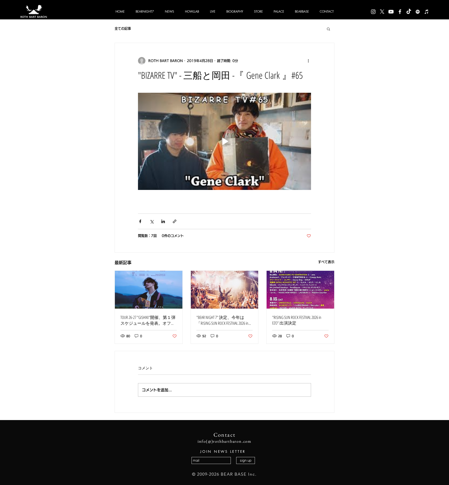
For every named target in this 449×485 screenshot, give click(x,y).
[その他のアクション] (308, 61)
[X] (382, 12)
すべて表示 (326, 262)
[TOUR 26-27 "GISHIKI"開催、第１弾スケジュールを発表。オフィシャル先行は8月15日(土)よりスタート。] (148, 290)
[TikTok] (409, 12)
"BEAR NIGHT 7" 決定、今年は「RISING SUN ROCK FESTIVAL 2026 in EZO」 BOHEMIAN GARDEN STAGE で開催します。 (223, 320)
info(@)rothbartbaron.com (224, 441)
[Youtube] (391, 12)
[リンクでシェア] (174, 221)
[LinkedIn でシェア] (163, 221)
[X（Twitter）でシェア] (151, 221)
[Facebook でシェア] (140, 221)
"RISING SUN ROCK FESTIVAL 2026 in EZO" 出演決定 (296, 320)
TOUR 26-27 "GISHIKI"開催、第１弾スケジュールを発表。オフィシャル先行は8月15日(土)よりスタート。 (147, 320)
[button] (328, 29)
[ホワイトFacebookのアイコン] (400, 12)
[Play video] (224, 141)
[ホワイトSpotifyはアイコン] (418, 12)
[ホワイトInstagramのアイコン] (373, 12)
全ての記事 (123, 28)
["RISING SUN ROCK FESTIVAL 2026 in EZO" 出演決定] (300, 290)
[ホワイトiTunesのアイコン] (427, 12)
